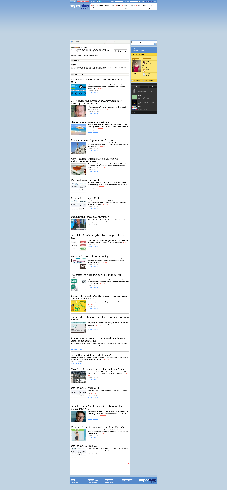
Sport (139, 5)
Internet (126, 5)
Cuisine (109, 8)
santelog (148, 69)
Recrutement (74, 482)
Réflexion (153, 86)
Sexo (139, 8)
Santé (103, 8)
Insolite (144, 5)
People (150, 5)
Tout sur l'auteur (137, 80)
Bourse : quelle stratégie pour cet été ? (90, 121)
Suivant (128, 463)
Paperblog (79, 6)
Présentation (91, 479)
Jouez (149, 92)
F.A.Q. (106, 480)
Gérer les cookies (109, 482)
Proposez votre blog (139, 50)
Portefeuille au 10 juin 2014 (85, 387)
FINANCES (95, 92)
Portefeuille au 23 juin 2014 (85, 179)
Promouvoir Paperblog (127, 479)
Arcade (135, 86)
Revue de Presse (109, 479)
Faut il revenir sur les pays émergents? (90, 216)
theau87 (148, 73)
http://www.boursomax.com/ (77, 66)
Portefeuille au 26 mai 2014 (85, 445)
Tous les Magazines (148, 8)
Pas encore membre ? (139, 48)
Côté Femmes (96, 8)
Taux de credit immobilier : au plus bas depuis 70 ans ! (98, 369)
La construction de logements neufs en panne (93, 140)
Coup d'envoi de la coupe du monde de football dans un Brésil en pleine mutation (98, 339)
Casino (144, 86)
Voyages (126, 8)
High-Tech (132, 5)
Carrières (133, 8)
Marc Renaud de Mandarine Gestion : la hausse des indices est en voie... (96, 407)
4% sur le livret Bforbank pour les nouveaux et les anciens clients (100, 318)
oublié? (155, 1)
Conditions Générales (93, 480)
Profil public (110, 42)
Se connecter (149, 1)
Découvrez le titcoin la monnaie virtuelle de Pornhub (97, 427)
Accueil (73, 1)
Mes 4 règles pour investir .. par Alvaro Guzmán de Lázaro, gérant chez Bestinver (96, 102)
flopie (147, 61)
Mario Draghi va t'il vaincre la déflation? (91, 355)
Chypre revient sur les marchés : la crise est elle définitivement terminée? (94, 160)
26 (126, 463)
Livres (113, 5)
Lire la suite (100, 88)
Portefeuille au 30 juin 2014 (85, 198)
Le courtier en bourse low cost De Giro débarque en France (96, 81)
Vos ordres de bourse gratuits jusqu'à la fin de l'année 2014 (97, 276)
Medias (119, 5)
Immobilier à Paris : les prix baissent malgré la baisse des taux (99, 236)
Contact (73, 480)
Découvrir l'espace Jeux (140, 112)
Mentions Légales (92, 482)
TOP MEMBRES (147, 58)
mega (143, 65)
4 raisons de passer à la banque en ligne (90, 256)
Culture (94, 5)
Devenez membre (149, 80)
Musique (107, 5)
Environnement (117, 8)
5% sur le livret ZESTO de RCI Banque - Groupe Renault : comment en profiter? (99, 297)
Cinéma (101, 5)
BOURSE (90, 92)
